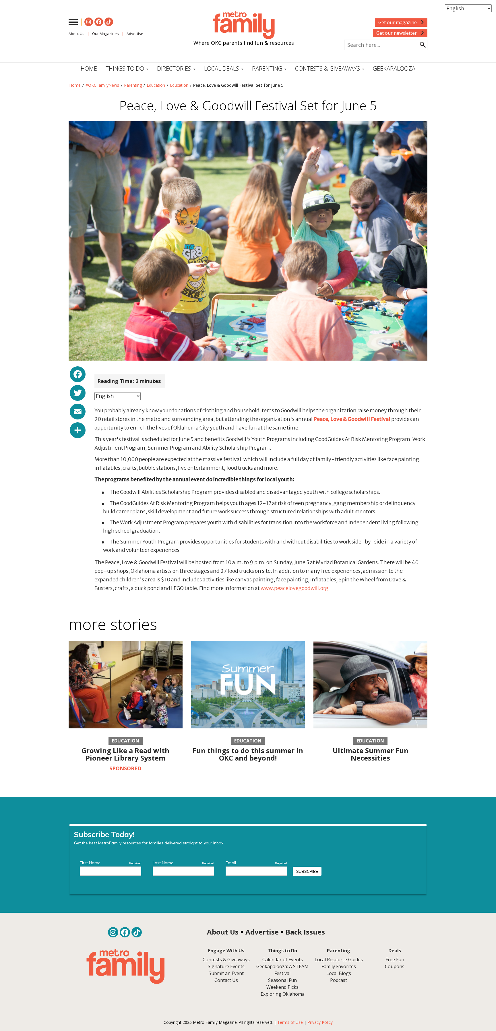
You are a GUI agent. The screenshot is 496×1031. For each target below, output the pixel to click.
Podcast (338, 980)
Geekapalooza (394, 68)
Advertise (135, 33)
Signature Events (226, 966)
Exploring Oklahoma (283, 994)
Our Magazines (105, 33)
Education (156, 85)
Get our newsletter (397, 33)
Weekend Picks (282, 987)
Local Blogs (338, 973)
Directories (175, 68)
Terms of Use (290, 1022)
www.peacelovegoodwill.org (294, 588)
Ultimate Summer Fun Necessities (370, 754)
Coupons (394, 966)
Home (89, 68)
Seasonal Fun (282, 980)
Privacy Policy (320, 1022)
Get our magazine (398, 22)
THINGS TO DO (126, 68)
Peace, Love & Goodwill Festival (351, 419)
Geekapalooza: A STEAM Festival (282, 969)
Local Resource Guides (339, 959)
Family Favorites (338, 966)
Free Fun (394, 959)
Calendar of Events (282, 959)
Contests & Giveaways (328, 68)
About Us (76, 33)
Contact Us (226, 980)
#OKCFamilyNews (102, 85)
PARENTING (268, 68)
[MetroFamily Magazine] (243, 25)
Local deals (222, 68)
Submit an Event (226, 973)
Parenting (133, 85)
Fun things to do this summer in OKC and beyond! (248, 754)
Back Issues (305, 932)
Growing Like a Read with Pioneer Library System (125, 754)
